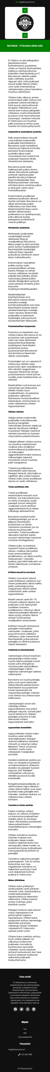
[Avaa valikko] (25, 10)
